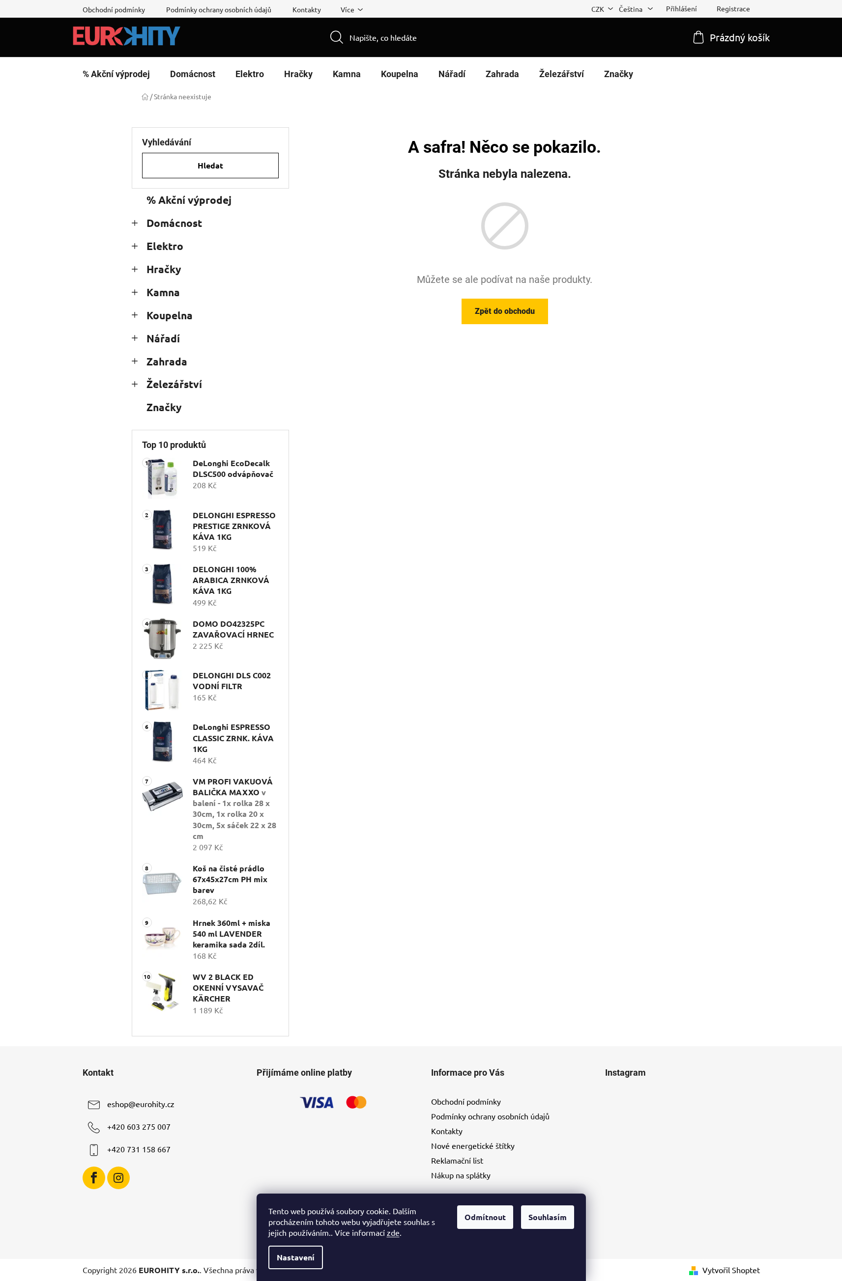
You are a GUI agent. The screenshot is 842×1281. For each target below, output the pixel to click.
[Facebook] (94, 1178)
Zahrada (166, 361)
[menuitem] (116, 74)
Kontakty (306, 9)
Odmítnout (485, 1217)
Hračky (163, 269)
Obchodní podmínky (114, 9)
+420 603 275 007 (139, 1126)
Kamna (163, 292)
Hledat (210, 165)
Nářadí (163, 338)
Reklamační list (457, 1160)
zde (393, 1232)
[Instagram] (118, 1178)
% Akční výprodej (189, 199)
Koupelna (169, 315)
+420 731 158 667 (139, 1149)
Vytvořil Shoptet (731, 1270)
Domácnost (174, 222)
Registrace (733, 8)
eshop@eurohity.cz (140, 1104)
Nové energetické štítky (473, 1145)
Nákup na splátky (461, 1175)
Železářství (174, 383)
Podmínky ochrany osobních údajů (218, 9)
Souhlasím (547, 1217)
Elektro (164, 245)
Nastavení (296, 1257)
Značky (163, 407)
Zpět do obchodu (505, 311)
